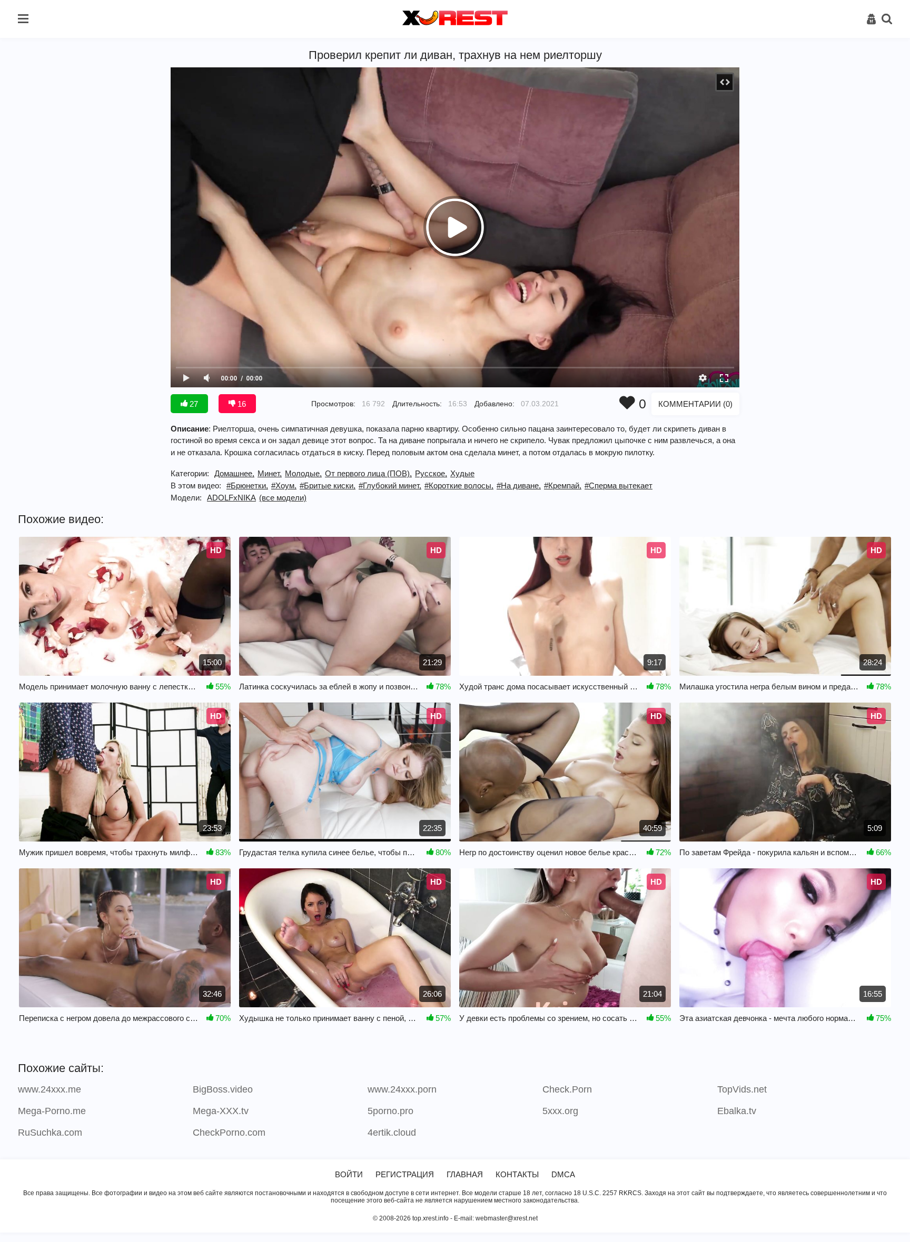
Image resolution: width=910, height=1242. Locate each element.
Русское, (431, 473)
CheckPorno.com (229, 1132)
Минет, (270, 473)
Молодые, (303, 473)
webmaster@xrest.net (507, 1218)
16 (240, 403)
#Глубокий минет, (390, 485)
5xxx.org (560, 1111)
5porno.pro (390, 1111)
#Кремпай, (562, 485)
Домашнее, (234, 473)
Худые (462, 473)
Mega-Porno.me (52, 1111)
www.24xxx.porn (402, 1089)
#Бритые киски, (327, 485)
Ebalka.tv (736, 1111)
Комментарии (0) (695, 403)
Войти (349, 1174)
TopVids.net (742, 1089)
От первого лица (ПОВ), (368, 473)
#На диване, (519, 485)
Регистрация (404, 1174)
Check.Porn (567, 1089)
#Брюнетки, (247, 485)
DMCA (563, 1174)
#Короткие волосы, (458, 485)
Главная (465, 1174)
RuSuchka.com (50, 1132)
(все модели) (282, 497)
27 (192, 403)
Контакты (517, 1174)
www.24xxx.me (49, 1089)
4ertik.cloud (392, 1132)
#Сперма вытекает (618, 485)
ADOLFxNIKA (231, 497)
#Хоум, (283, 485)
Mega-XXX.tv (221, 1111)
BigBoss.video (223, 1089)
